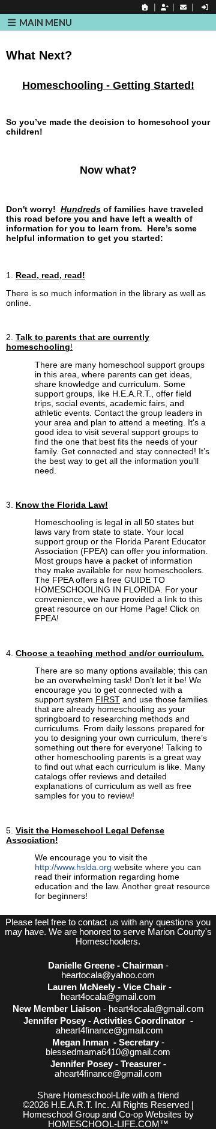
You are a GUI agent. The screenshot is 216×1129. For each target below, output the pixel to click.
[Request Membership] (164, 7)
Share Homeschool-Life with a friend (108, 1095)
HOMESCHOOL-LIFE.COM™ (108, 1124)
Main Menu (44, 22)
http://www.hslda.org (74, 867)
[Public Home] (145, 7)
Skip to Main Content (108, 1086)
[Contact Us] (183, 7)
